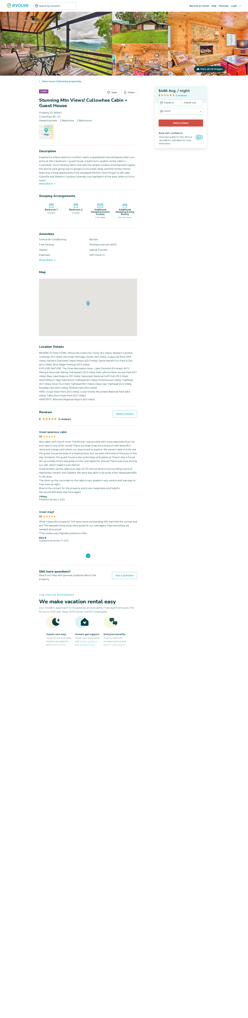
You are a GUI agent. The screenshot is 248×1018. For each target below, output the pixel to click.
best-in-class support (115, 644)
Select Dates (181, 123)
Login (234, 6)
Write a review (124, 414)
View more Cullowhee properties (62, 81)
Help (214, 6)
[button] (181, 111)
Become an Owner (199, 6)
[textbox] (54, 5)
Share (131, 92)
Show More (46, 183)
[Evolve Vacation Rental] (17, 7)
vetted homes (58, 644)
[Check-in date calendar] (161, 103)
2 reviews (181, 95)
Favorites (224, 6)
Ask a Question (124, 575)
